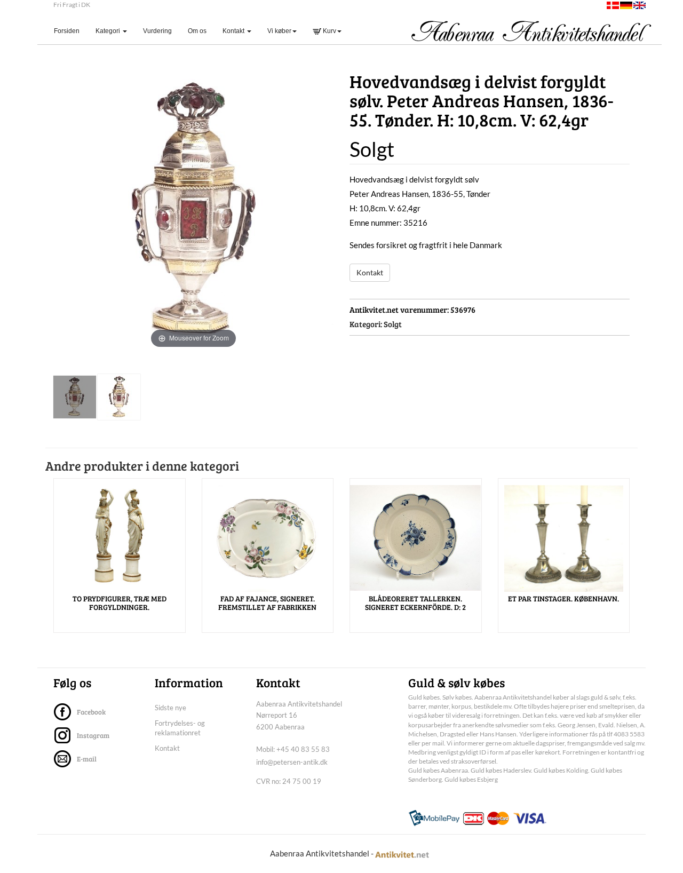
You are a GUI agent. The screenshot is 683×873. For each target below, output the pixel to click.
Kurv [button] (328, 31)
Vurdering (157, 31)
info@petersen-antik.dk (292, 762)
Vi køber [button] (279, 31)
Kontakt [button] (234, 31)
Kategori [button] (109, 31)
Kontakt (369, 272)
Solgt (393, 324)
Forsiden (71, 31)
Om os (197, 31)
